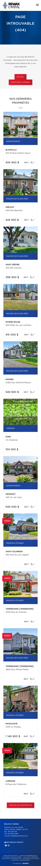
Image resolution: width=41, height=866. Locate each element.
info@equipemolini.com (19, 836)
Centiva (25, 863)
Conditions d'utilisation (31, 858)
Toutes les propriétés (20, 805)
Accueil (20, 77)
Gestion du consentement (21, 860)
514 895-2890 (13, 833)
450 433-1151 (12, 831)
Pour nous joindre (20, 82)
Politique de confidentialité (11, 858)
